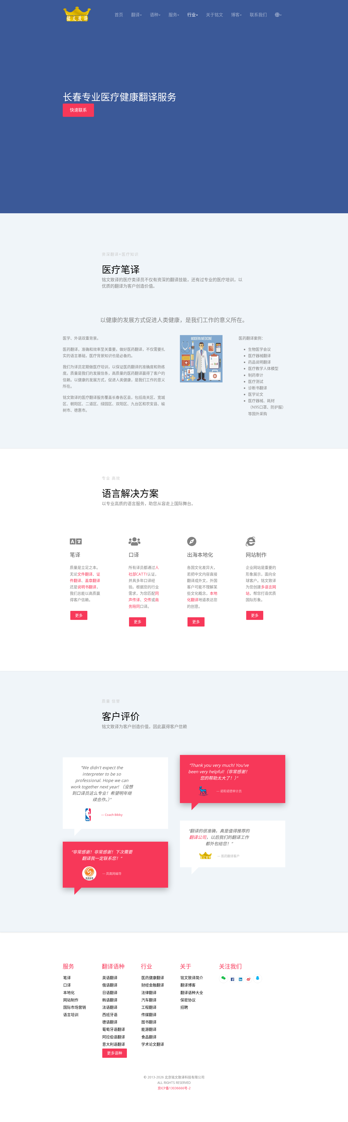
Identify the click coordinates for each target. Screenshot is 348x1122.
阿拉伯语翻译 (113, 1037)
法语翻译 (109, 1007)
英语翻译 (109, 977)
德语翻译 (109, 1022)
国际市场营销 (74, 1007)
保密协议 (188, 1000)
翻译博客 (188, 985)
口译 (67, 985)
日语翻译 (109, 992)
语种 (154, 15)
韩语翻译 (109, 1000)
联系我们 (258, 15)
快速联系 (78, 110)
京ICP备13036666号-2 (174, 1088)
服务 (173, 15)
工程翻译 (148, 1007)
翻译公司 (197, 837)
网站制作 (70, 1000)
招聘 (184, 1007)
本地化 (69, 992)
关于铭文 (214, 15)
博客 (235, 15)
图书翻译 (148, 1022)
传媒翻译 (148, 1014)
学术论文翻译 (152, 1044)
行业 (191, 15)
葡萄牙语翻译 (113, 1029)
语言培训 (70, 1014)
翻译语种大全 (191, 992)
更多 (79, 615)
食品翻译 (148, 1037)
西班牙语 (109, 1014)
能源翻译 (148, 1029)
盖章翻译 (92, 580)
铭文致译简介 (191, 977)
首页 (119, 15)
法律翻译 (148, 992)
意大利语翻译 (113, 1044)
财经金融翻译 (152, 985)
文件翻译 (85, 574)
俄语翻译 (109, 985)
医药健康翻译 (152, 977)
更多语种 (114, 1053)
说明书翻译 (86, 587)
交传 (147, 599)
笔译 (67, 977)
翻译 (135, 15)
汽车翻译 (148, 1000)
